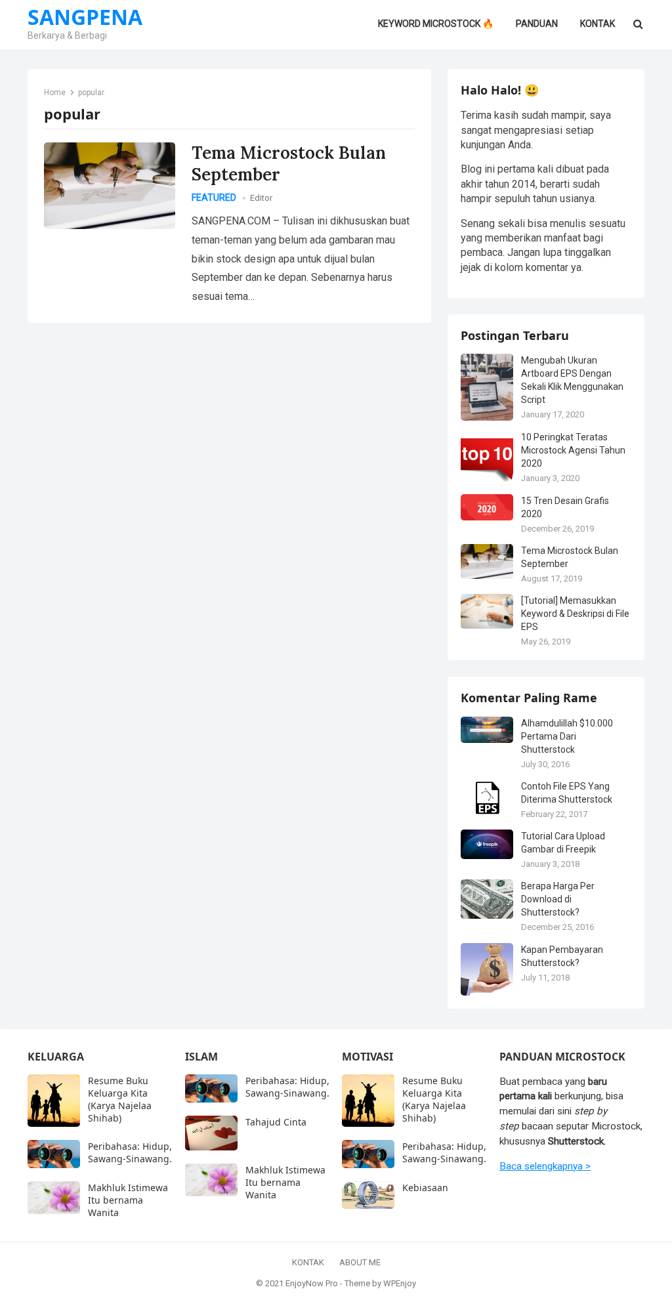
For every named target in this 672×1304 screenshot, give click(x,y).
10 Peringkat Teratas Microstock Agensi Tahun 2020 (573, 450)
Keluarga (56, 1056)
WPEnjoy (399, 1283)
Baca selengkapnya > (545, 1166)
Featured (214, 197)
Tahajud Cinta (275, 1122)
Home (55, 92)
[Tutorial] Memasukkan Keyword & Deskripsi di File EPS (575, 613)
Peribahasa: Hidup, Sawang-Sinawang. (130, 1152)
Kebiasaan (425, 1187)
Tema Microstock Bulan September (289, 163)
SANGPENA (85, 17)
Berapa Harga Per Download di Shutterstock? (558, 899)
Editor (261, 198)
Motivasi (367, 1056)
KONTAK (308, 1262)
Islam (201, 1056)
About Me (360, 1262)
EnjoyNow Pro (311, 1283)
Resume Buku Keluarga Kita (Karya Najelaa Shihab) (120, 1099)
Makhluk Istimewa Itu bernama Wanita (128, 1200)
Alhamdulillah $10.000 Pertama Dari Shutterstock (567, 736)
